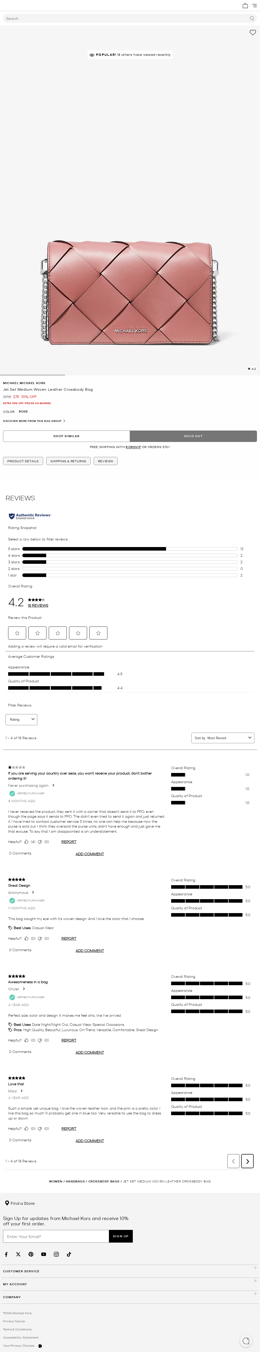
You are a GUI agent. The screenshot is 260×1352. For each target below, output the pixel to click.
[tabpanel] (130, 200)
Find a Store (22, 1203)
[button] (246, 1341)
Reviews (105, 461)
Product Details (23, 461)
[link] (5, 1254)
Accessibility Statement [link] (21, 1337)
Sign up (121, 1236)
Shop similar (66, 436)
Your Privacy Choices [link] (19, 1345)
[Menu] (254, 5)
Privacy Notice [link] (14, 1321)
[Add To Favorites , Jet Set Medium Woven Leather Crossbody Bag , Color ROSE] (253, 32)
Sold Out (193, 436)
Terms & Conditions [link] (17, 1329)
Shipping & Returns (68, 461)
